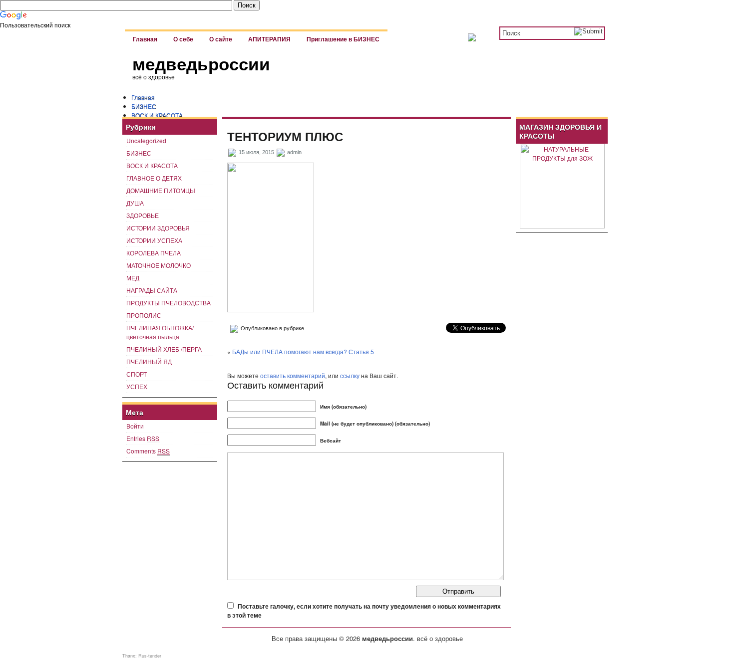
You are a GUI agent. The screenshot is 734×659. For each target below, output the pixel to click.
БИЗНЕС (143, 106)
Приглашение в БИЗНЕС (343, 39)
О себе (183, 39)
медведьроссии (201, 64)
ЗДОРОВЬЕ (142, 215)
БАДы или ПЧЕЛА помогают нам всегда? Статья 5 (303, 351)
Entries (142, 438)
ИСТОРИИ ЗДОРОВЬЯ (158, 227)
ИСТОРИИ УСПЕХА (154, 240)
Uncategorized (146, 140)
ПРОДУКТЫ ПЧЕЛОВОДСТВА (168, 302)
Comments (148, 450)
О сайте (220, 39)
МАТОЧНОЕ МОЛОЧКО (158, 265)
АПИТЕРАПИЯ (269, 39)
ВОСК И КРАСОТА (157, 115)
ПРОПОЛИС (143, 315)
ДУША (135, 203)
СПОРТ (136, 374)
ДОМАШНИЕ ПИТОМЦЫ (160, 190)
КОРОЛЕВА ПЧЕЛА (153, 252)
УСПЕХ (136, 386)
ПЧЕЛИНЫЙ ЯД (149, 361)
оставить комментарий (292, 375)
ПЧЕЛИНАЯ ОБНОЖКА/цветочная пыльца (160, 332)
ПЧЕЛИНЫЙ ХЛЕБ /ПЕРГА (164, 349)
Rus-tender (149, 656)
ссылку (350, 375)
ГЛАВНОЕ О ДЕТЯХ (154, 178)
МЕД (132, 277)
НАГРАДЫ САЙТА (151, 290)
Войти (135, 426)
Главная (145, 39)
